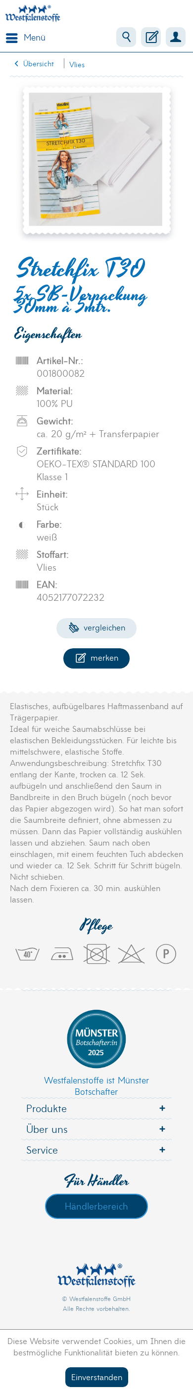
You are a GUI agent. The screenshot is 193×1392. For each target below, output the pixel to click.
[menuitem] (23, 37)
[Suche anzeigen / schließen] (126, 37)
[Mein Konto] (176, 37)
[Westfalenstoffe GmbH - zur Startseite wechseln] (32, 13)
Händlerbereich (96, 1205)
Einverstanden (96, 1376)
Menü (35, 37)
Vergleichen (103, 626)
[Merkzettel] (151, 37)
